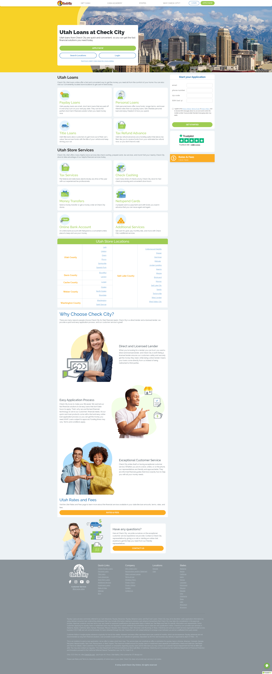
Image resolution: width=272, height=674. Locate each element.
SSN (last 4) (177, 101)
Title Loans (101, 574)
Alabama (183, 569)
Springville (102, 263)
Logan (103, 282)
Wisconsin (183, 605)
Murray (159, 281)
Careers (128, 588)
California (183, 574)
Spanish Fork (101, 267)
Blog (99, 593)
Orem (104, 255)
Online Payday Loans (105, 569)
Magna (159, 273)
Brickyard (158, 277)
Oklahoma (183, 596)
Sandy (159, 290)
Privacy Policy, (205, 109)
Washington (101, 300)
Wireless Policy (130, 580)
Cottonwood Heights (153, 249)
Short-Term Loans (104, 580)
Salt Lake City (156, 285)
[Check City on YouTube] (81, 581)
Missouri (183, 588)
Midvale (158, 261)
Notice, (186, 109)
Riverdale (102, 295)
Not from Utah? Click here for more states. (97, 61)
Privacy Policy (130, 582)
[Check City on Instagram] (75, 581)
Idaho (182, 577)
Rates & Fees (112, 512)
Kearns (159, 269)
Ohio (181, 593)
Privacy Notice (130, 585)
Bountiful (102, 273)
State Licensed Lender (133, 574)
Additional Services (104, 582)
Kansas (182, 580)
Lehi (104, 247)
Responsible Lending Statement (136, 571)
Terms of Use (129, 577)
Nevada (155, 569)
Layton (103, 277)
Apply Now (97, 48)
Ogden (103, 287)
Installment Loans (104, 585)
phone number (178, 90)
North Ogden (101, 291)
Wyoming (183, 607)
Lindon (103, 251)
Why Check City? (131, 569)
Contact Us (138, 548)
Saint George (101, 305)
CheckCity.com (89, 654)
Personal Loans (103, 571)
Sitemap (101, 591)
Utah (154, 571)
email (174, 85)
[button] (267, 666)
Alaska (182, 571)
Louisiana (183, 582)
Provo (104, 259)
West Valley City (155, 302)
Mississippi (183, 585)
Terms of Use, (196, 109)
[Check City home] (64, 3)
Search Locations (78, 55)
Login (117, 55)
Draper (159, 253)
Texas (182, 599)
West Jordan (157, 298)
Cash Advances (103, 577)
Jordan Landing (155, 265)
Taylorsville (157, 294)
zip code (176, 95)
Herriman (158, 257)
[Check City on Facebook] (69, 581)
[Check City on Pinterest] (87, 581)
